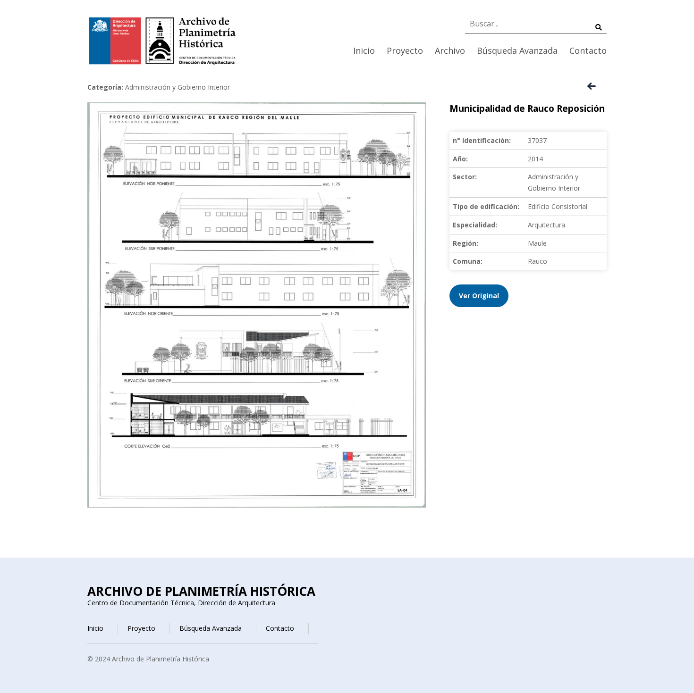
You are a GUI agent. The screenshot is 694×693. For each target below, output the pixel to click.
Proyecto (405, 50)
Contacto (588, 50)
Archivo (450, 50)
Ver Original (479, 295)
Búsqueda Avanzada (517, 50)
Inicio (364, 50)
